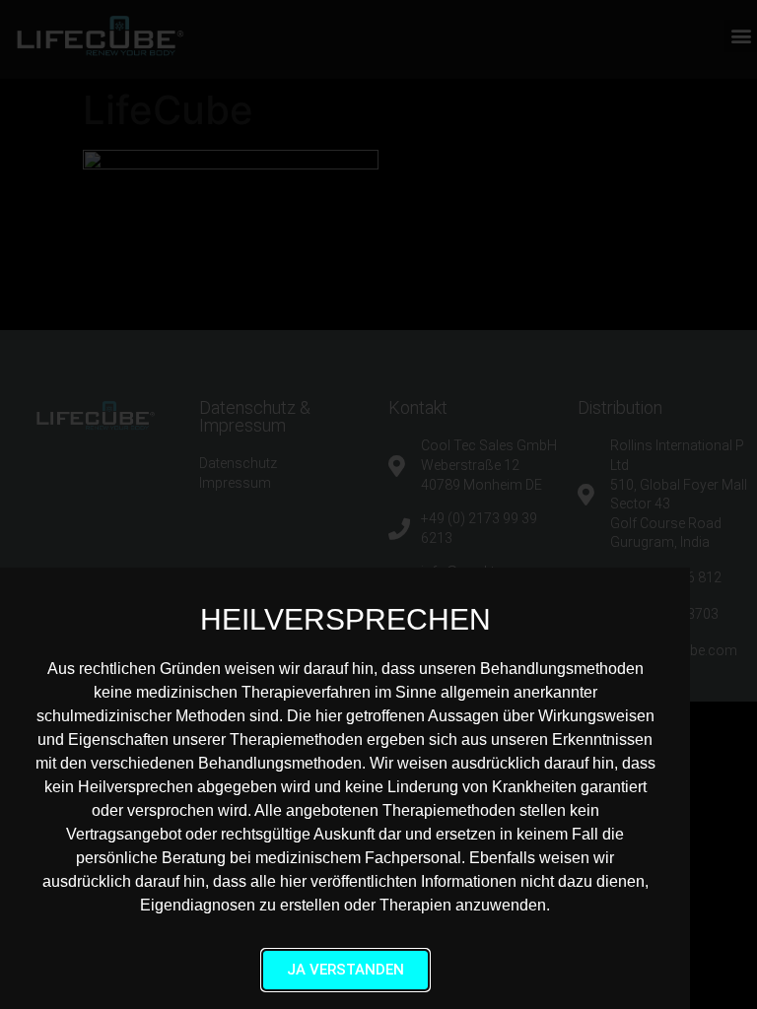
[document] (378, 504)
